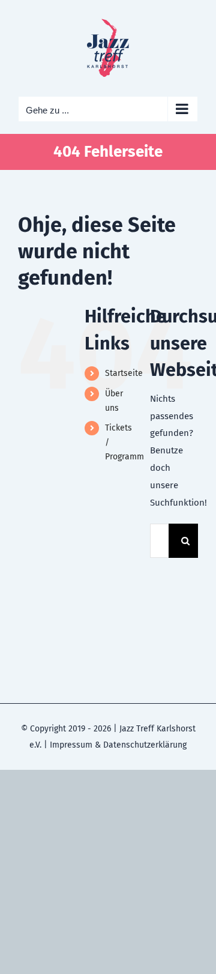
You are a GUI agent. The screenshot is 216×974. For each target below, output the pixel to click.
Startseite (124, 373)
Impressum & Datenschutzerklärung (118, 745)
